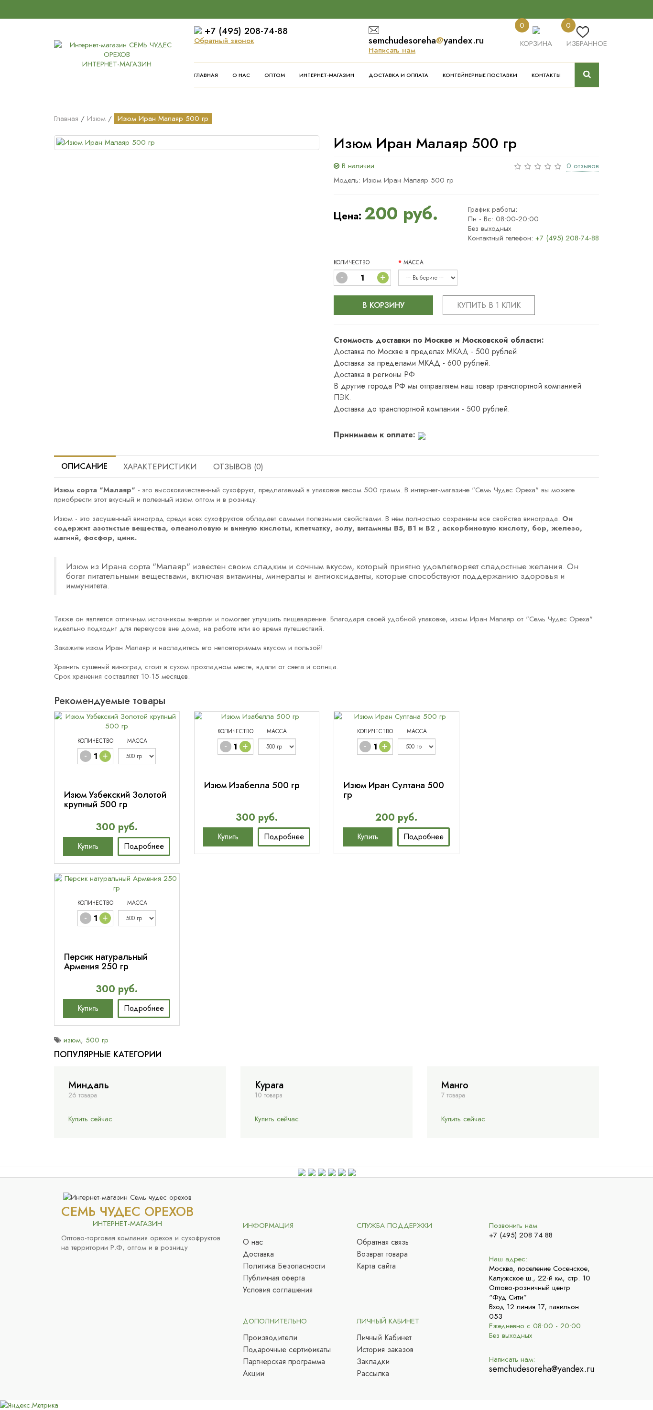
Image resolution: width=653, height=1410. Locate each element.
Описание (84, 466)
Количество (352, 262)
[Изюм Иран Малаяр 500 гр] (186, 142)
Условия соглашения (278, 1290)
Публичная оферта (274, 1278)
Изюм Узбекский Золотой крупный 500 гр (115, 800)
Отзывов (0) (238, 466)
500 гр (97, 1040)
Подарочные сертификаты (287, 1350)
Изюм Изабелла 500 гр (252, 785)
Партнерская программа (284, 1362)
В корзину (383, 305)
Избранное (586, 43)
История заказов (385, 1350)
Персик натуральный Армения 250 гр (106, 962)
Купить (87, 846)
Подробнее (144, 846)
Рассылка (373, 1373)
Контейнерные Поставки (480, 75)
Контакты (546, 75)
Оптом (274, 75)
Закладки (373, 1362)
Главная (206, 75)
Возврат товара (382, 1254)
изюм (72, 1040)
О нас (241, 75)
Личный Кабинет (384, 1338)
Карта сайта (376, 1266)
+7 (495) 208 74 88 (521, 1235)
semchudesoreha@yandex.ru (540, 1369)
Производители (270, 1338)
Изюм (96, 118)
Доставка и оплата (398, 75)
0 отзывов (582, 166)
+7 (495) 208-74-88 (246, 30)
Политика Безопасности (284, 1266)
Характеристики (160, 466)
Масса (413, 262)
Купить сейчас (90, 1119)
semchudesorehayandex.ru (426, 40)
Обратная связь (383, 1242)
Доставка (258, 1254)
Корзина (536, 43)
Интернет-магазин (326, 75)
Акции (253, 1373)
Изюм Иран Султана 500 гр (394, 790)
